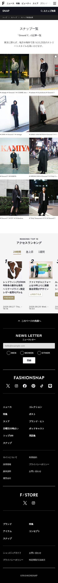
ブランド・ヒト (46, 3)
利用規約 (33, 457)
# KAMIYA (12, 176)
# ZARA (3, 134)
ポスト (32, 414)
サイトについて (10, 457)
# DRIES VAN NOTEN (37, 134)
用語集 (32, 435)
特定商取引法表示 (37, 560)
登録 (29, 360)
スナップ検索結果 (27, 17)
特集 (18, 3)
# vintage (3, 92)
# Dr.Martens (18, 218)
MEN (13, 353)
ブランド (7, 524)
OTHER (46, 353)
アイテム (7, 531)
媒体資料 (7, 471)
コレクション (35, 407)
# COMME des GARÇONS (25, 92)
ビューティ (26, 3)
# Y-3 (44, 218)
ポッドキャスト (36, 428)
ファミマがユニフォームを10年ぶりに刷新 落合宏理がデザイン (40, 285)
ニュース (10, 3)
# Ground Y (11, 92)
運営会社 (7, 478)
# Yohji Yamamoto (35, 218)
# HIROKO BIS (34, 176)
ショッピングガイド (12, 553)
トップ (4, 17)
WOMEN (29, 353)
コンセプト (34, 531)
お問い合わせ (35, 471)
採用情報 (7, 464)
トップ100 (8, 435)
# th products (41, 92)
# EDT (11, 218)
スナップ (14, 17)
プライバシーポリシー (39, 464)
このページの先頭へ (31, 321)
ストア (35, 3)
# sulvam (32, 92)
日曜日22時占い (11, 428)
